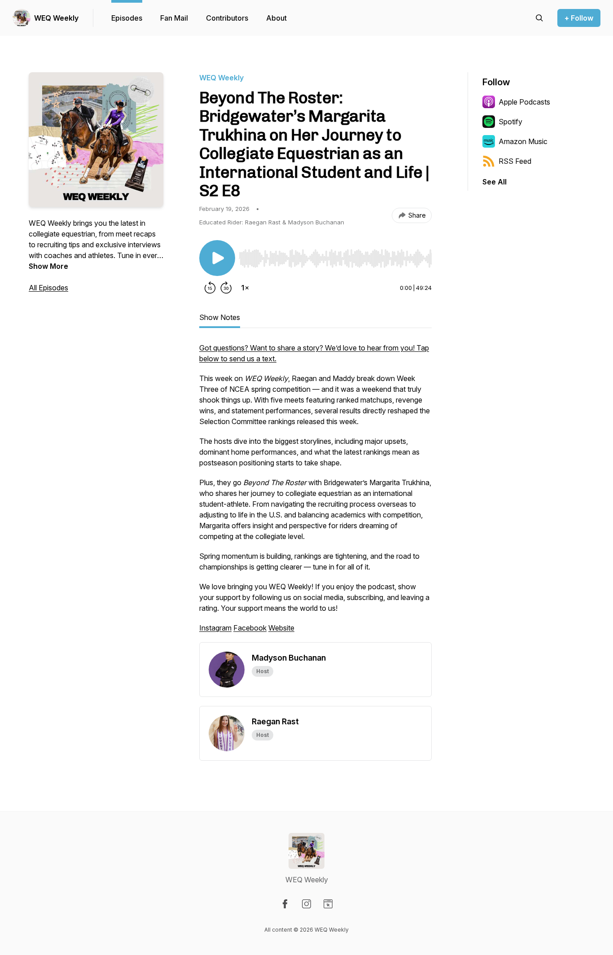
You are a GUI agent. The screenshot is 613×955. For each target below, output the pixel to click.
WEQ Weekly (56, 17)
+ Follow (579, 17)
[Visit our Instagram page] (306, 903)
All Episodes (48, 287)
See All (494, 181)
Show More (48, 266)
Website (281, 627)
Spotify (510, 121)
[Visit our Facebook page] (284, 903)
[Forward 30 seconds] (226, 287)
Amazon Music (523, 141)
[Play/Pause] (217, 258)
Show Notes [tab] (219, 317)
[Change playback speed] (245, 287)
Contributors (227, 17)
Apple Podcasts (524, 101)
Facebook (250, 627)
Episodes (126, 17)
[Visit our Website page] (328, 903)
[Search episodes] (539, 18)
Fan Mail (174, 17)
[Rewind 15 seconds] (210, 287)
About (276, 17)
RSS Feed (515, 161)
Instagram (215, 627)
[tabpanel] (315, 492)
